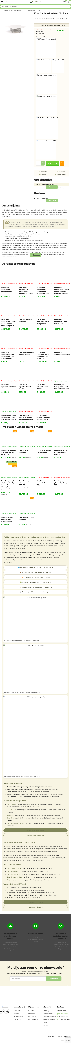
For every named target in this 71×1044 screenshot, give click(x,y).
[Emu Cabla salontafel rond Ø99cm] (44, 372)
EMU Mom (10, 818)
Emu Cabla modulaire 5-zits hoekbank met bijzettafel (43, 355)
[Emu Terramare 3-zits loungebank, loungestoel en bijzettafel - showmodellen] (9, 468)
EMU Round (11, 823)
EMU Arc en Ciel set (13, 874)
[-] (43, 164)
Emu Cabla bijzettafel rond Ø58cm (25, 387)
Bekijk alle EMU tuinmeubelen (35, 830)
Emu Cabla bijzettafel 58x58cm (8, 386)
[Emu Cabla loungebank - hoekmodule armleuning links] (44, 274)
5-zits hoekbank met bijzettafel (45, 245)
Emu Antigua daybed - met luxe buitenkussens (43, 417)
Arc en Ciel (20, 823)
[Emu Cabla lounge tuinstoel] (26, 307)
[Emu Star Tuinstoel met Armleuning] (44, 438)
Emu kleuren (40, 37)
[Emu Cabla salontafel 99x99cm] (62, 339)
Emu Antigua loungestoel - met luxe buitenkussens (61, 387)
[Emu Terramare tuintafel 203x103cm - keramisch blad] (26, 468)
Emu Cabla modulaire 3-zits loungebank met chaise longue (7, 355)
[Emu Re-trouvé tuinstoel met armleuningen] (9, 504)
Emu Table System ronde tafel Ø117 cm (49, 255)
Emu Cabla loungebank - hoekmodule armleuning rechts (26, 290)
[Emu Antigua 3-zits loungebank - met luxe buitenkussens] (26, 402)
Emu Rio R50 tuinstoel (23, 451)
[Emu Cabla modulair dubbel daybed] (26, 339)
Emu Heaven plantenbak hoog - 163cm (44, 483)
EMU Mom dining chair (14, 877)
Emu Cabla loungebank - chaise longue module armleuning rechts (62, 290)
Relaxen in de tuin (8, 10)
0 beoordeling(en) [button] (49, 18)
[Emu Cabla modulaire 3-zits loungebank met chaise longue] (9, 339)
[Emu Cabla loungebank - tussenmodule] (9, 274)
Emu (42, 31)
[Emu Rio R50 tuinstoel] (26, 438)
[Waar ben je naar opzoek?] (69, 6)
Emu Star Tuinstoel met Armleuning (44, 451)
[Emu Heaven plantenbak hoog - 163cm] (44, 468)
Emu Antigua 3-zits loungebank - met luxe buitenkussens (26, 417)
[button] (52, 163)
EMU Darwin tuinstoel (14, 868)
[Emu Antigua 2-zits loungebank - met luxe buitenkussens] (9, 402)
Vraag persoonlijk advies (35, 907)
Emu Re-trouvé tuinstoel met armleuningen (7, 519)
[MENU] (2, 2)
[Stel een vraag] (62, 163)
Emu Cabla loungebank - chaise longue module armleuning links (8, 323)
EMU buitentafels (12, 880)
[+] (43, 162)
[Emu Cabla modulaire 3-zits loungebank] (62, 307)
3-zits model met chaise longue (22, 245)
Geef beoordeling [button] (61, 18)
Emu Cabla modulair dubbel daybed (26, 353)
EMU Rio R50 (11, 810)
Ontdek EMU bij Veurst (35, 902)
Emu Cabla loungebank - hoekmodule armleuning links (43, 290)
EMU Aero (10, 815)
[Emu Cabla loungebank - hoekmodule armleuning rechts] (26, 274)
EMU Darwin (11, 804)
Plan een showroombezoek (35, 835)
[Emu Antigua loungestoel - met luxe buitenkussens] (62, 372)
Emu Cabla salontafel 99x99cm (62, 353)
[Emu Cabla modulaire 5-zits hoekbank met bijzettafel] (44, 339)
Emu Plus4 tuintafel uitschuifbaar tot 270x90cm (8, 452)
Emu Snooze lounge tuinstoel (26, 518)
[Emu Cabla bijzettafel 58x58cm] (9, 372)
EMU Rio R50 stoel (13, 871)
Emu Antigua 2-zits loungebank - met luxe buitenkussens (8, 417)
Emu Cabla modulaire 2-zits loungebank (43, 322)
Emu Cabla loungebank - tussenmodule (6, 289)
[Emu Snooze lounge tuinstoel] (26, 504)
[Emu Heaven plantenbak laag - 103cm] (62, 468)
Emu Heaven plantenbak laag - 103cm (61, 483)
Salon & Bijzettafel (18, 10)
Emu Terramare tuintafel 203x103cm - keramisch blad (25, 484)
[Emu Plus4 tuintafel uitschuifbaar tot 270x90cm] (9, 438)
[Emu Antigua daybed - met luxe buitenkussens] (44, 402)
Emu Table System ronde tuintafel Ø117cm (61, 452)
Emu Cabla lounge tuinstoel (26, 321)
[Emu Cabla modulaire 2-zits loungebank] (44, 307)
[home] (1, 10)
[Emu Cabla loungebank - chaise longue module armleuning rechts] (62, 274)
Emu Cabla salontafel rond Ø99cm (42, 387)
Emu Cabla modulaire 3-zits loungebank (60, 322)
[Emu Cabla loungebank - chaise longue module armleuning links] (9, 307)
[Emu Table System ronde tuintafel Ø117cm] (62, 438)
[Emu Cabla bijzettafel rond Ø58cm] (26, 372)
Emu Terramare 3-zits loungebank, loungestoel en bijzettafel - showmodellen (8, 485)
